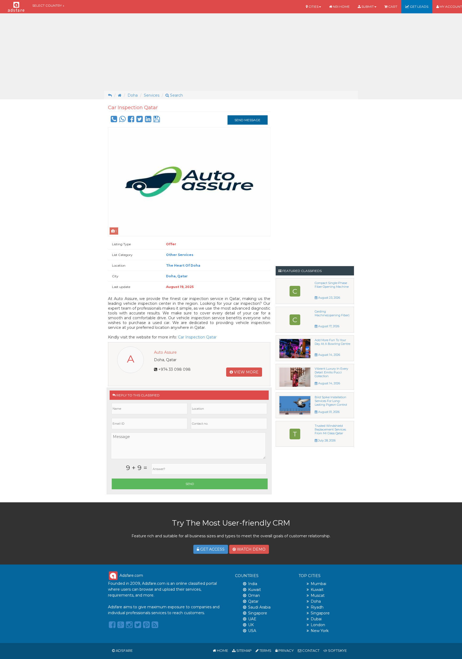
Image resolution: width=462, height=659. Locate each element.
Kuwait (254, 589)
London (318, 624)
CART (392, 7)
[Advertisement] (231, 52)
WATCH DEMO (250, 549)
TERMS (265, 650)
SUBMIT (367, 7)
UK (251, 624)
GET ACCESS (212, 549)
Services (151, 95)
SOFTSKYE (337, 650)
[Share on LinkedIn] (148, 120)
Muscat (318, 595)
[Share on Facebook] (131, 120)
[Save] (156, 120)
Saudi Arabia (259, 607)
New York (320, 630)
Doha (133, 95)
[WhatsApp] (122, 120)
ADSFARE (124, 650)
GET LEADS (418, 7)
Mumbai (318, 583)
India (252, 583)
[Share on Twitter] (139, 120)
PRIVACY (286, 650)
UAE (252, 619)
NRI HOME (341, 7)
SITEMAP (244, 650)
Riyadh (317, 607)
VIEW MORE (246, 372)
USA (252, 630)
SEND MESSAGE (247, 120)
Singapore (257, 613)
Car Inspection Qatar (197, 337)
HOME (222, 650)
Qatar (253, 601)
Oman (254, 595)
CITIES (313, 7)
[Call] (114, 120)
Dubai (316, 619)
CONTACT (310, 650)
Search (176, 95)
